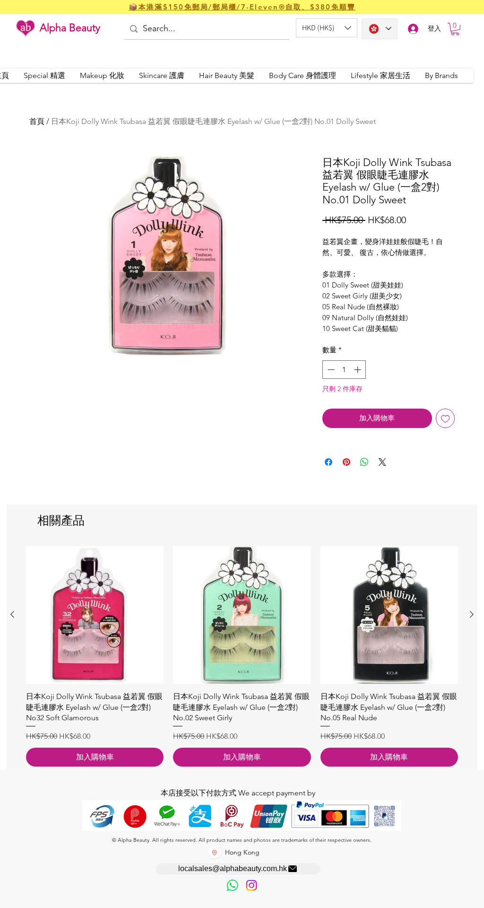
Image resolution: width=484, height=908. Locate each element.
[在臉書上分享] (328, 462)
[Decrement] (330, 369)
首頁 (36, 121)
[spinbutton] (344, 369)
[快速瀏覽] (95, 615)
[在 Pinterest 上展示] (346, 462)
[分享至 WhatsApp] (364, 462)
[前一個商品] (12, 614)
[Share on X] (382, 462)
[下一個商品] (471, 614)
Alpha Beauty (70, 27)
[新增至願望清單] (445, 418)
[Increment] (358, 369)
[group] (242, 656)
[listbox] (326, 27)
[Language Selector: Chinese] (380, 28)
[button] (326, 27)
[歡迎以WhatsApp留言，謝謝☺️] (232, 885)
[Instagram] (251, 885)
